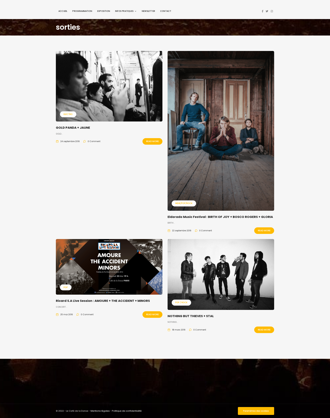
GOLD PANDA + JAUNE (73, 127)
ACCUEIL (62, 11)
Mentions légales (100, 411)
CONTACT (165, 11)
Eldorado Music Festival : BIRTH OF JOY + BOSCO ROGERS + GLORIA (220, 217)
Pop (66, 287)
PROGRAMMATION (82, 11)
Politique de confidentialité (127, 411)
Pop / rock (181, 302)
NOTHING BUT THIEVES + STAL (191, 316)
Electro (68, 114)
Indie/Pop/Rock (183, 203)
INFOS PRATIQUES (124, 11)
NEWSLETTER (148, 11)
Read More (152, 141)
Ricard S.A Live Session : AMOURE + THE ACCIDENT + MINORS (103, 301)
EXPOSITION (103, 11)
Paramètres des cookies (256, 410)
